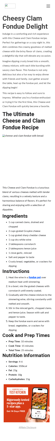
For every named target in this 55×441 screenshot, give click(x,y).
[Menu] (48, 6)
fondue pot (35, 277)
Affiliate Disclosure (27, 428)
